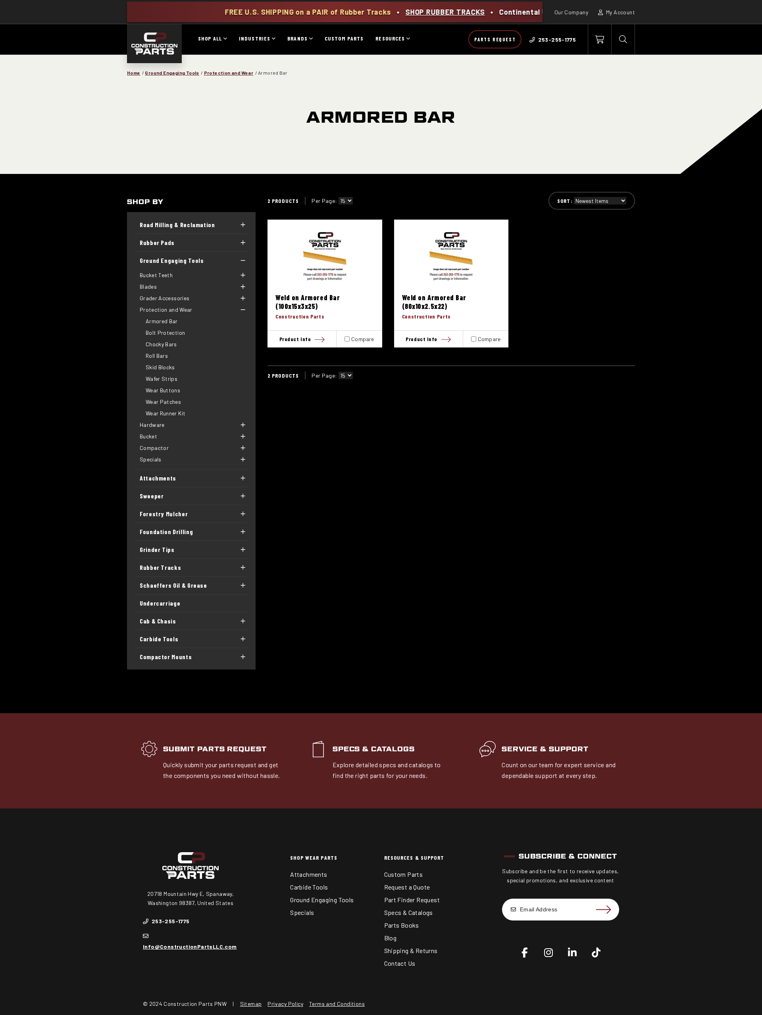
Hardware (152, 424)
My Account (620, 12)
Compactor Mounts (166, 656)
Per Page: (324, 200)
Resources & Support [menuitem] (414, 857)
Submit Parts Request (215, 749)
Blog (390, 938)
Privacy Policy (285, 1003)
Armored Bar (162, 321)
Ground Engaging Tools (172, 72)
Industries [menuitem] (254, 38)
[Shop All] (225, 39)
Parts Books (401, 925)
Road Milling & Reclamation (177, 224)
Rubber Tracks (160, 567)
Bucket (148, 436)
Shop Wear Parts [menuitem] (313, 857)
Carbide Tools (159, 639)
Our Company (571, 12)
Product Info (295, 339)
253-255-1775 (169, 921)
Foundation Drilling (166, 531)
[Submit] (603, 909)
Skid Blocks (160, 367)
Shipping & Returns (411, 950)
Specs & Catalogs (374, 749)
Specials (151, 459)
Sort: (565, 200)
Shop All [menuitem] (210, 38)
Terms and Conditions (337, 1003)
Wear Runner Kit (165, 413)
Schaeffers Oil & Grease (173, 585)
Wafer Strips (161, 378)
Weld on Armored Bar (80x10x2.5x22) (434, 302)
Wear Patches (163, 401)
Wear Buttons (163, 390)
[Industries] (273, 39)
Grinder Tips (157, 549)
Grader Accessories (164, 298)
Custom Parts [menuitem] (344, 38)
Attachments (158, 478)
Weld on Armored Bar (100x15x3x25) (307, 302)
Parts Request (495, 39)
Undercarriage (160, 603)
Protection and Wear (229, 72)
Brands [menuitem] (297, 38)
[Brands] (311, 39)
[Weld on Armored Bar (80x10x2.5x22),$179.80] (451, 256)
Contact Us (400, 963)
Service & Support (545, 749)
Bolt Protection (165, 332)
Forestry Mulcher (164, 513)
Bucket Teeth (156, 275)
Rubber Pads (157, 242)
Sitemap (251, 1003)
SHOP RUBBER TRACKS (407, 12)
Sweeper (152, 496)
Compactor (154, 447)
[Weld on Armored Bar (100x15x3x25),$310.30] (324, 256)
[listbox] (346, 201)
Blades (148, 286)
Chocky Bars (161, 344)
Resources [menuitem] (390, 38)
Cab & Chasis (158, 621)
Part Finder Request (412, 899)
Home (133, 72)
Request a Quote (407, 887)
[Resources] (408, 39)
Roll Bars (157, 355)
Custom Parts (403, 874)
